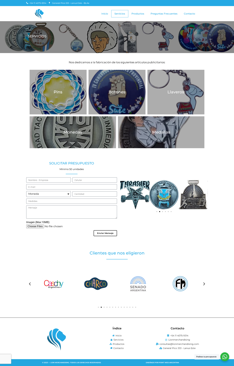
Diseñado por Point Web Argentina (162, 363)
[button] (156, 211)
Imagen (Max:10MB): (38, 222)
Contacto (189, 13)
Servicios (119, 13)
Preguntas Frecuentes (164, 13)
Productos (137, 13)
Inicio (104, 13)
